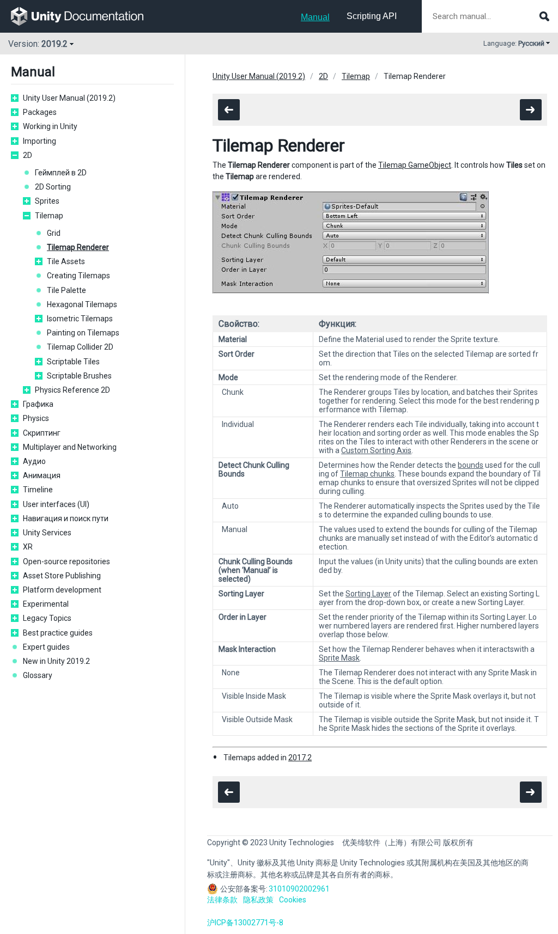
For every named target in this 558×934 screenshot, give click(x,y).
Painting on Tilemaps (83, 332)
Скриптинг (41, 433)
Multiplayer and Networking (70, 447)
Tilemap (49, 215)
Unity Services (47, 532)
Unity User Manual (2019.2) (69, 98)
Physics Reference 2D (72, 390)
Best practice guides (58, 632)
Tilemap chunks (367, 473)
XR (28, 546)
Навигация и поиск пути (65, 518)
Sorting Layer (368, 593)
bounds (470, 465)
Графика (38, 404)
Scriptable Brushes (79, 375)
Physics (36, 418)
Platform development (62, 589)
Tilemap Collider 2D (80, 347)
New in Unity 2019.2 (56, 661)
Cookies (292, 899)
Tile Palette (66, 290)
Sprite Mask (339, 658)
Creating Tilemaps (78, 275)
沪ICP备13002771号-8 (245, 922)
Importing (39, 141)
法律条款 (222, 899)
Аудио (34, 461)
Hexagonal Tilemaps (82, 304)
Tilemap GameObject (414, 165)
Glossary (37, 675)
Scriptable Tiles (73, 361)
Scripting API (372, 16)
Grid (53, 233)
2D (27, 155)
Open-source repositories (66, 561)
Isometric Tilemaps (80, 318)
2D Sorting (53, 186)
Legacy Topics (47, 618)
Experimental (46, 604)
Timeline (38, 489)
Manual (315, 17)
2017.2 (300, 757)
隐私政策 (258, 899)
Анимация (41, 475)
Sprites (47, 201)
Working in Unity (50, 126)
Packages (40, 112)
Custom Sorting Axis (376, 450)
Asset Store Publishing (62, 575)
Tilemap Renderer (78, 247)
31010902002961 (299, 888)
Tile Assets (66, 261)
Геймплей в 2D (61, 172)
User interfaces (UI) (56, 504)
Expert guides (46, 647)
